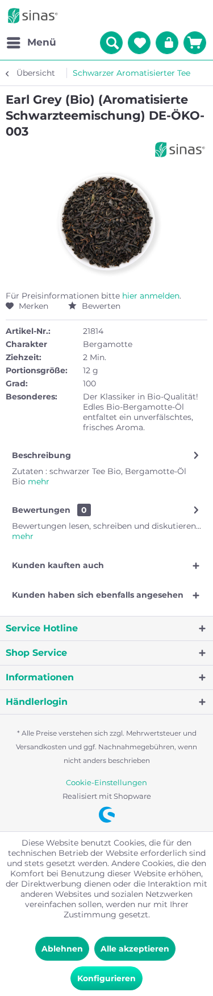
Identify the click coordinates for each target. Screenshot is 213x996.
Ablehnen (62, 949)
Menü (41, 42)
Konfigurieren (106, 978)
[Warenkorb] (194, 42)
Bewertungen (41, 510)
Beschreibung (41, 455)
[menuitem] (31, 42)
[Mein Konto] (167, 42)
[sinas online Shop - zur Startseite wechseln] (33, 16)
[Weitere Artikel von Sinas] (180, 150)
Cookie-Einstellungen (106, 782)
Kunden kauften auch (58, 565)
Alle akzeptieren (135, 949)
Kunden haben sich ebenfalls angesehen (97, 595)
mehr (37, 481)
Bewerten (100, 306)
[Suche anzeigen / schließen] (111, 42)
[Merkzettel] (139, 42)
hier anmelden (150, 296)
